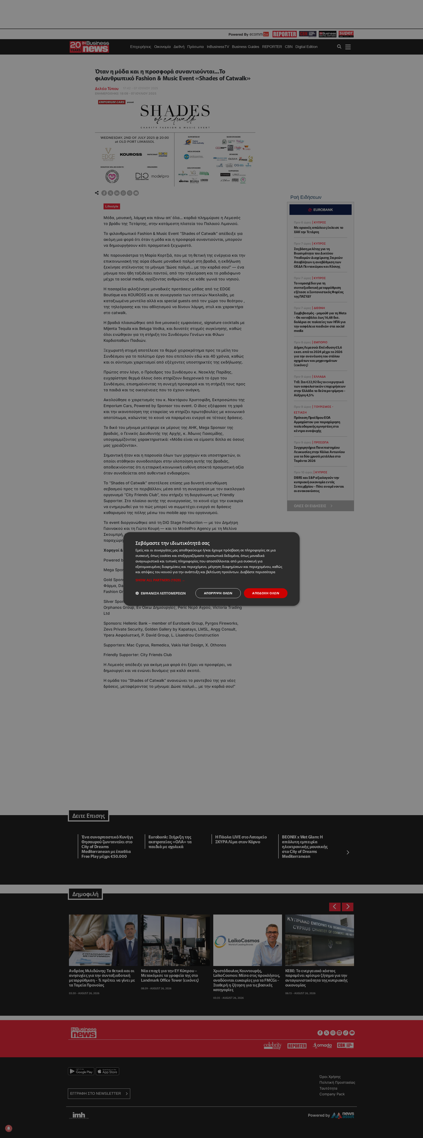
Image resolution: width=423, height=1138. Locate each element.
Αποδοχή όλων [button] (265, 593)
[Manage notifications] (8, 1128)
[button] (211, 580)
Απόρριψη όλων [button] (218, 593)
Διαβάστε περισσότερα (257, 572)
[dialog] (211, 569)
